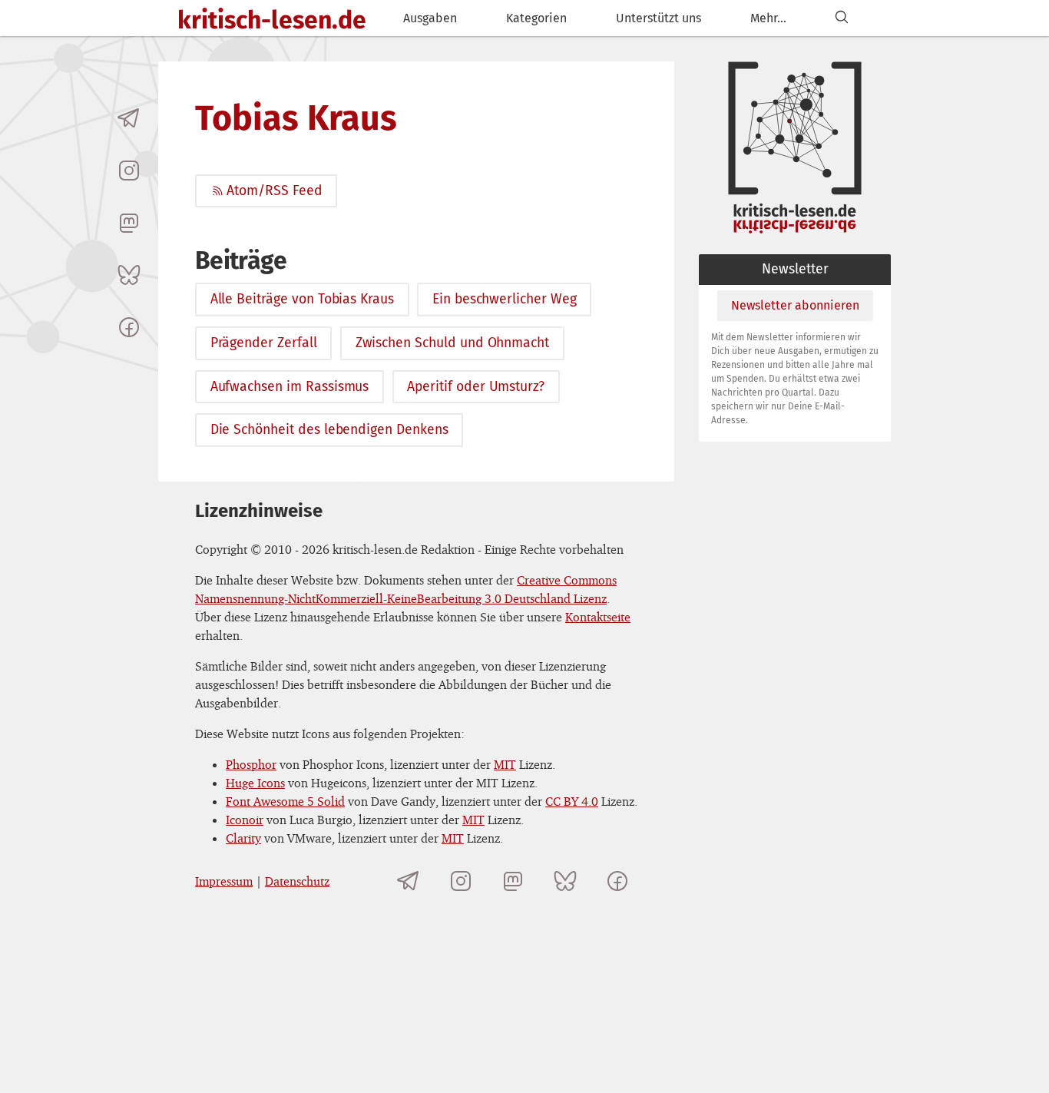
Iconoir (244, 819)
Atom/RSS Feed (274, 191)
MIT (505, 764)
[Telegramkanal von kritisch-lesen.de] (129, 118)
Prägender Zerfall (263, 343)
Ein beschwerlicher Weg (504, 299)
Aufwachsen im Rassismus (289, 387)
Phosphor (251, 764)
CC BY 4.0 (571, 801)
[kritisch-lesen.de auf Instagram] (129, 170)
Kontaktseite (597, 616)
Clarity (243, 838)
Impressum (224, 881)
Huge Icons (255, 782)
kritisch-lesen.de (271, 20)
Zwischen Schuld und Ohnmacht (453, 343)
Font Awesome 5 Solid (285, 801)
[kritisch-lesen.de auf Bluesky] (129, 275)
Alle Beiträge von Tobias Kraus (302, 299)
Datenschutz (297, 881)
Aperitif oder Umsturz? (475, 387)
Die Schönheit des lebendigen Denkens (329, 430)
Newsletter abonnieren (795, 305)
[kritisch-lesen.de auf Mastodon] (129, 223)
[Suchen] (841, 18)
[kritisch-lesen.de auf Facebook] (129, 327)
